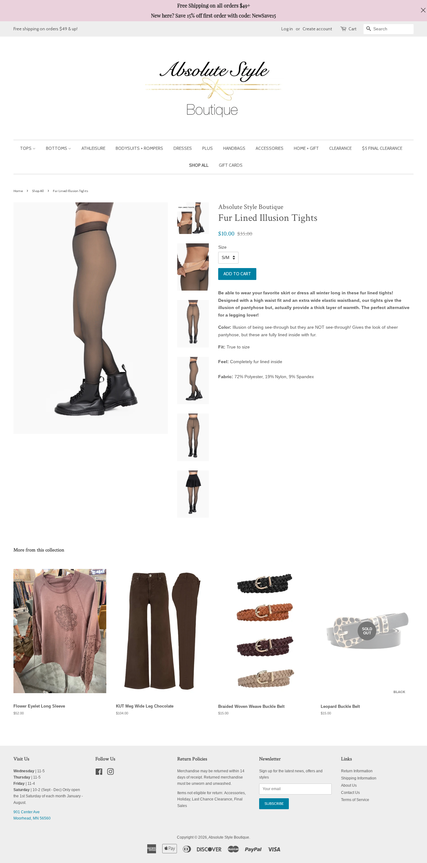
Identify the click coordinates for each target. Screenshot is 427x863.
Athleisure (93, 148)
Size (222, 247)
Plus (207, 148)
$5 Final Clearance (382, 148)
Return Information (357, 771)
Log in (287, 29)
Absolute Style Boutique (228, 837)
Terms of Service (355, 800)
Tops (26, 148)
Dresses (182, 148)
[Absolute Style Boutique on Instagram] (110, 773)
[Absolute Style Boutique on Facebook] (99, 773)
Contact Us (350, 792)
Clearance (340, 148)
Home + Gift (306, 148)
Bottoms (57, 148)
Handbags (234, 148)
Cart (352, 29)
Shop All (198, 165)
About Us (349, 785)
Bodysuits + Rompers (139, 148)
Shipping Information (358, 778)
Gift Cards (231, 165)
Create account (317, 29)
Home (18, 191)
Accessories (270, 148)
